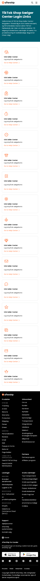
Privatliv (5, 569)
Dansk (6, 537)
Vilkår (11, 569)
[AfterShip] (9, 2)
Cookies (27, 569)
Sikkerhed (18, 569)
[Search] (32, 3)
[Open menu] (36, 2)
